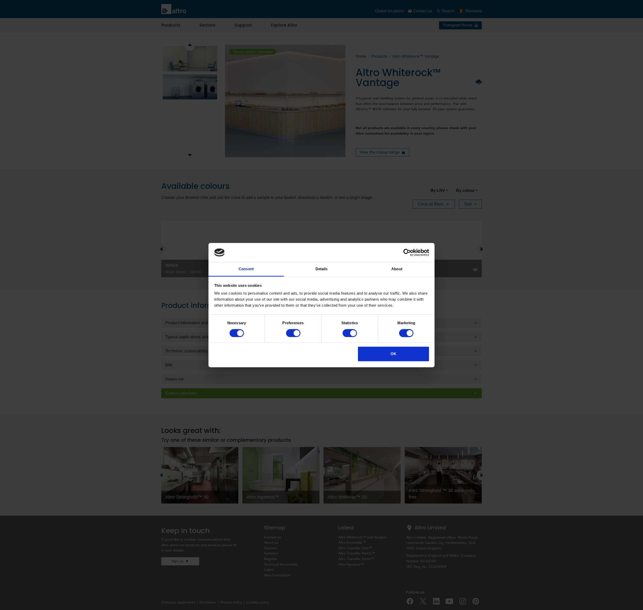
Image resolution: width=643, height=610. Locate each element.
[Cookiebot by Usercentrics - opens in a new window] (407, 252)
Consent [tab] (246, 269)
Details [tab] (321, 269)
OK (393, 354)
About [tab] (396, 269)
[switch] (293, 333)
